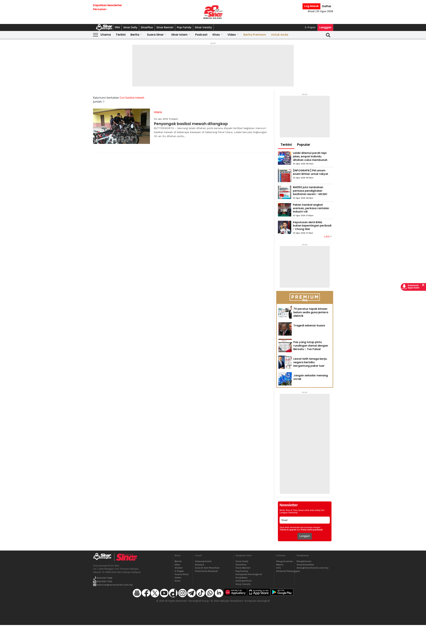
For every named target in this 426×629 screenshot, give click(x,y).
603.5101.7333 (104, 581)
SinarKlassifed (305, 564)
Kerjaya (199, 564)
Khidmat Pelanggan (284, 571)
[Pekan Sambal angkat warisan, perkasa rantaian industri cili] (284, 209)
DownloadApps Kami (413, 286)
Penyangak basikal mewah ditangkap (191, 124)
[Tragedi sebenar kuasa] (285, 329)
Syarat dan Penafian (207, 567)
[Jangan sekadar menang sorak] (285, 379)
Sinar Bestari (164, 27)
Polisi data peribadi (312, 530)
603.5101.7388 (104, 578)
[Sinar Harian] (213, 12)
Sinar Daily (130, 27)
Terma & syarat (288, 530)
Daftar (326, 6)
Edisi (177, 564)
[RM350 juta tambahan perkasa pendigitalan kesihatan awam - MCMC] (284, 192)
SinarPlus (147, 27)
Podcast (201, 35)
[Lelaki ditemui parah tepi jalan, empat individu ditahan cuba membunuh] (284, 158)
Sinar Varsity (203, 27)
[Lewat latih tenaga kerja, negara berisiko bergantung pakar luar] (285, 362)
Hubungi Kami (203, 561)
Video (231, 35)
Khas (216, 35)
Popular (303, 144)
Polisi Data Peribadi (206, 571)
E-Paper (310, 27)
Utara (158, 112)
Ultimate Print (243, 580)
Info (278, 567)
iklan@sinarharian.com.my (312, 567)
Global (178, 567)
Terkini (120, 35)
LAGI (327, 236)
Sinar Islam (179, 35)
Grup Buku (241, 577)
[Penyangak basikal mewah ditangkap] (121, 126)
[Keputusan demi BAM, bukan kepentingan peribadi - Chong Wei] (284, 227)
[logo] (103, 557)
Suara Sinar (155, 35)
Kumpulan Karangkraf (248, 574)
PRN (117, 27)
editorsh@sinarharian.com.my (114, 584)
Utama (106, 35)
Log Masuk (311, 6)
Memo (279, 564)
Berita (134, 35)
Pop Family (184, 27)
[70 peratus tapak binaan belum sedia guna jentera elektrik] (285, 312)
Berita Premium (254, 35)
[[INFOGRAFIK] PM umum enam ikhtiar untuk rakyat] (284, 175)
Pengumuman (284, 561)
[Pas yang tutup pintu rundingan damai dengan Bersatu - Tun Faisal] (285, 345)
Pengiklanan (304, 561)
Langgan (325, 27)
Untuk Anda (279, 35)
